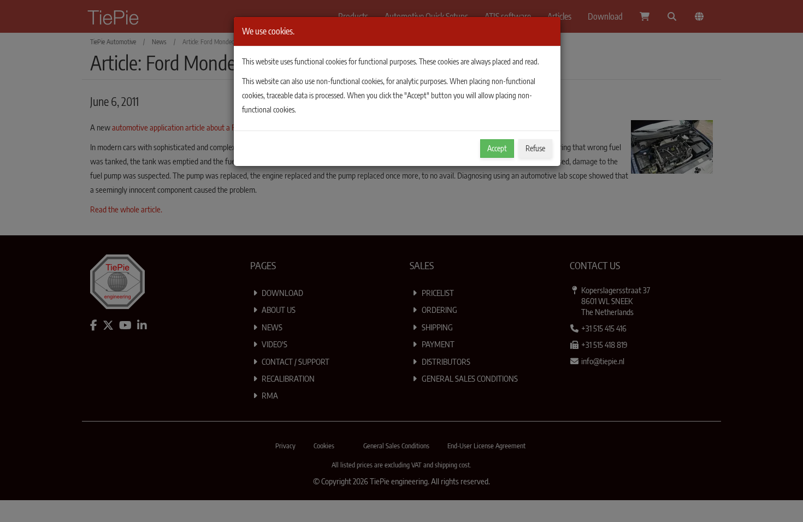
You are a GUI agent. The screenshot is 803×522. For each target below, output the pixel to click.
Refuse (535, 148)
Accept (497, 148)
